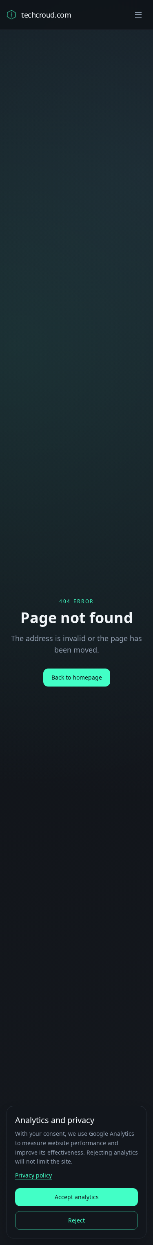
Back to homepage (76, 677)
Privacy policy (33, 1175)
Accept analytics (77, 1197)
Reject (76, 1220)
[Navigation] (138, 15)
